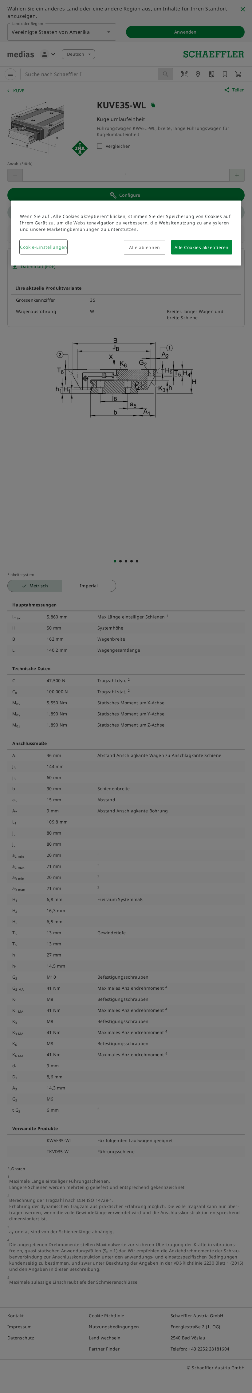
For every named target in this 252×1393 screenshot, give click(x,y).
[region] (126, 232)
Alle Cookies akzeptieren (202, 247)
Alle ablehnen (144, 247)
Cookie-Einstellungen (43, 247)
